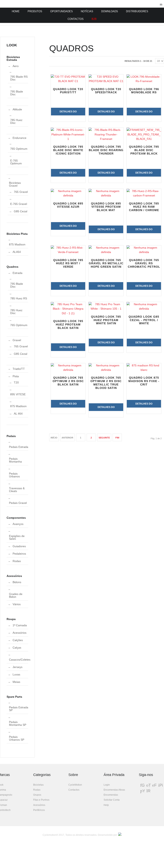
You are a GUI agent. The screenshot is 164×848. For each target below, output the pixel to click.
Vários (17, 604)
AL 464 (18, 413)
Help (106, 805)
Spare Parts (14, 696)
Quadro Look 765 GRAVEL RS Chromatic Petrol (144, 263)
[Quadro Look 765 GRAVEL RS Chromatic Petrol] (144, 249)
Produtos (35, 11)
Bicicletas (38, 784)
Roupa (11, 619)
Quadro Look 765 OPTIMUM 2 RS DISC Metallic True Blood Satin (106, 382)
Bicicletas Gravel (15, 184)
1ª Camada (20, 625)
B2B (94, 18)
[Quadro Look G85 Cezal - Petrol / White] (144, 306)
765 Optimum (18, 148)
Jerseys (17, 667)
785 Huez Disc (16, 121)
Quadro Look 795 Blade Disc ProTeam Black (144, 150)
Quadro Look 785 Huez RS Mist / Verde (68, 263)
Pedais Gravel (18, 502)
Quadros (12, 266)
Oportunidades (61, 11)
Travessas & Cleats (17, 490)
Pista (16, 376)
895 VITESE (18, 394)
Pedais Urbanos (14, 475)
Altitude (17, 109)
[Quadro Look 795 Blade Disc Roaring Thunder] (106, 134)
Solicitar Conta (112, 799)
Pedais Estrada (18, 446)
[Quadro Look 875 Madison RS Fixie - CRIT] (144, 367)
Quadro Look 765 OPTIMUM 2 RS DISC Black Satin (68, 381)
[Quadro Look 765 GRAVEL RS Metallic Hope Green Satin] (106, 249)
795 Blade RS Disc (19, 78)
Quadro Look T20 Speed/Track (106, 90)
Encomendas (111, 794)
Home (16, 11)
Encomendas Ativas (114, 789)
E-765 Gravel (18, 203)
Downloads (109, 11)
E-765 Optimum (16, 162)
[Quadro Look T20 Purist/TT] (68, 78)
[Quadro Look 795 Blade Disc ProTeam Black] (144, 134)
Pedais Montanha (15, 460)
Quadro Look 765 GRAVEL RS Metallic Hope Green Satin (106, 263)
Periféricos (39, 810)
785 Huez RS (18, 298)
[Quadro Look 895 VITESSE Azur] (68, 193)
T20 (16, 382)
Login (107, 784)
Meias (16, 681)
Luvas (16, 674)
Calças (17, 647)
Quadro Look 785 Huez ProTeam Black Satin (68, 324)
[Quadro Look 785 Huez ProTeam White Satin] (106, 306)
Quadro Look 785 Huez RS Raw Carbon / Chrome (144, 207)
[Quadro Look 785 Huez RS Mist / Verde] (68, 249)
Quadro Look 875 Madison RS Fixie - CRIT (143, 381)
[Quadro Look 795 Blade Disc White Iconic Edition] (68, 134)
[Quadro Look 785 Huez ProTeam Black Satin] (68, 308)
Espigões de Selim (17, 537)
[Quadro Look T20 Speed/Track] (106, 78)
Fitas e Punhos (41, 799)
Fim (117, 437)
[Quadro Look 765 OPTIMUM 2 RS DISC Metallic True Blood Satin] (106, 367)
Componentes (16, 517)
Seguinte (104, 437)
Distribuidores (137, 11)
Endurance (19, 137)
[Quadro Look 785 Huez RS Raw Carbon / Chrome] (144, 193)
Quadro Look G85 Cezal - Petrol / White (144, 320)
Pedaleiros (19, 553)
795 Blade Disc (16, 93)
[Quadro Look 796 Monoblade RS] (144, 78)
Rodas (17, 561)
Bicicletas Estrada (13, 58)
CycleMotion (75, 784)
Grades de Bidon (15, 595)
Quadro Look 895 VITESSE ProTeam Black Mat (106, 207)
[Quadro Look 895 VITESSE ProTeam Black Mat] (106, 193)
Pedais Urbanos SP (16, 738)
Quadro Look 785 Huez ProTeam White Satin (106, 320)
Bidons (17, 582)
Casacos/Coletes (19, 659)
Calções (18, 640)
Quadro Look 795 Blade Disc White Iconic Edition (68, 150)
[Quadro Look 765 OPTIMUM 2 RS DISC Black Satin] (68, 367)
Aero (16, 66)
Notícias (87, 11)
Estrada (17, 273)
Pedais (11, 436)
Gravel (17, 340)
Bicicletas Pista (17, 233)
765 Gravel (21, 191)
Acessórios (14, 576)
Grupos (37, 794)
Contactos (76, 18)
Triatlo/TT (19, 368)
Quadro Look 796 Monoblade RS (144, 90)
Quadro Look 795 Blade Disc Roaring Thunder (106, 150)
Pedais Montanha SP (17, 723)
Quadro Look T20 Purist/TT (68, 90)
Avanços (18, 524)
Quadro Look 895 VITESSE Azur (68, 205)
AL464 (17, 251)
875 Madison (17, 244)
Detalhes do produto (68, 113)
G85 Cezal (20, 211)
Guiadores (19, 546)
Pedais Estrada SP (18, 709)
